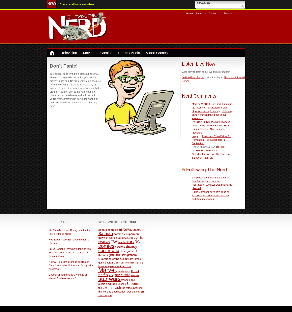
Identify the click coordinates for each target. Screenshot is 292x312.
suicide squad (107, 283)
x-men (139, 291)
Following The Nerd (206, 169)
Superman (134, 283)
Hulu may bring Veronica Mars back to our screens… (212, 115)
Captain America (125, 238)
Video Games (157, 53)
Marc (194, 104)
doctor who (108, 250)
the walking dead (108, 291)
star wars (109, 279)
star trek (135, 275)
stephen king (128, 280)
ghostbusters (117, 255)
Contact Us (215, 13)
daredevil (123, 242)
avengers (135, 229)
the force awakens (132, 287)
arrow (124, 229)
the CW (102, 287)
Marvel (107, 270)
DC (131, 242)
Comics (106, 53)
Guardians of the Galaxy (113, 258)
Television (69, 53)
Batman (105, 233)
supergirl (121, 283)
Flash (123, 251)
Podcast (228, 13)
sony (111, 275)
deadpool (120, 246)
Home (189, 13)
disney (131, 246)
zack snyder (105, 295)
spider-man (123, 275)
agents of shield (108, 229)
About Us (201, 13)
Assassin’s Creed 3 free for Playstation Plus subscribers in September (211, 140)
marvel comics (123, 271)
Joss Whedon (127, 263)
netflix (103, 275)
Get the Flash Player (193, 77)
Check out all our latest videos (77, 4)
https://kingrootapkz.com (205, 111)
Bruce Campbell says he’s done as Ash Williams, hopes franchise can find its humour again (210, 196)
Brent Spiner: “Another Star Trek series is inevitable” (210, 129)
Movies (88, 53)
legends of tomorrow (119, 266)
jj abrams (109, 262)
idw (131, 258)
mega (195, 136)
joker (118, 263)
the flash (114, 288)
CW (113, 242)
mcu (135, 270)
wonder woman (126, 291)
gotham (132, 255)
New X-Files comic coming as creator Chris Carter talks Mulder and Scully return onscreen (71, 265)
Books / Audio (129, 53)
